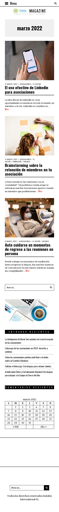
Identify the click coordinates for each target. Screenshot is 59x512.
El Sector (37, 84)
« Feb (16, 426)
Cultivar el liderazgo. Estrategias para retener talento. (28, 366)
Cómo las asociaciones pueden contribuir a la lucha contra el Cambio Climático (26, 358)
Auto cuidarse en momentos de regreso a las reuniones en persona (29, 249)
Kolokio (27, 161)
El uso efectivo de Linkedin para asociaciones (26, 89)
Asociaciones (25, 84)
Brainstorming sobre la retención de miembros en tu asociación (28, 169)
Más (7, 109)
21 (8, 418)
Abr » (43, 426)
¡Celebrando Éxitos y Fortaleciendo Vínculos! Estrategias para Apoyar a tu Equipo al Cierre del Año (29, 373)
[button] (51, 287)
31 (30, 422)
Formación (17, 161)
